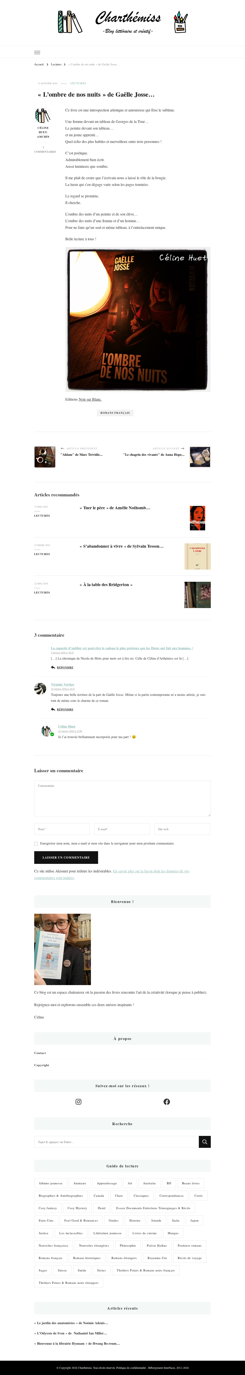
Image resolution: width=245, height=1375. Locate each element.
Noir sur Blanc (90, 399)
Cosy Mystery (77, 1208)
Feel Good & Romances (81, 1220)
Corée (199, 1195)
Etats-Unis (46, 1220)
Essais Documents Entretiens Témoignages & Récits (153, 1208)
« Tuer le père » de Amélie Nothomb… (115, 507)
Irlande (156, 1220)
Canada (99, 1195)
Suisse (62, 1270)
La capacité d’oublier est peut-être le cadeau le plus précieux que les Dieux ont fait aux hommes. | (122, 648)
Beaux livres (191, 1183)
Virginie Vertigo (62, 684)
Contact (40, 1053)
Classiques (141, 1195)
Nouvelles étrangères (94, 1245)
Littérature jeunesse (108, 1233)
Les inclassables (71, 1233)
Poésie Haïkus (157, 1245)
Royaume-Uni (157, 1258)
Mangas (173, 1233)
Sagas (43, 1270)
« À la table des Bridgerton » (106, 584)
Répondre (65, 667)
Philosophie (128, 1245)
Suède (82, 1270)
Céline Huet (66, 726)
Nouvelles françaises (53, 1245)
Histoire (135, 1220)
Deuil (102, 1208)
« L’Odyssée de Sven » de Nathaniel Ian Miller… (70, 1333)
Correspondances (172, 1195)
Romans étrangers (124, 1258)
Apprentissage (107, 1183)
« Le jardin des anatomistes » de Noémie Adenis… (71, 1322)
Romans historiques (87, 1258)
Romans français (115, 413)
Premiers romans (190, 1245)
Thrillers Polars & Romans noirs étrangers (69, 1283)
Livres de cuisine (145, 1233)
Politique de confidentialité (131, 1368)
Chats (119, 1195)
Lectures (78, 83)
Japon (194, 1220)
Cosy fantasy (48, 1208)
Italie (176, 1220)
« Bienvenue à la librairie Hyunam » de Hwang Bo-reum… (77, 1343)
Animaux (79, 1183)
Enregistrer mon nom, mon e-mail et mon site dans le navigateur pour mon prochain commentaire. (107, 843)
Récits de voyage (190, 1258)
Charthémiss (85, 1368)
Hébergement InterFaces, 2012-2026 (168, 1368)
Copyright (41, 1065)
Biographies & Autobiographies (61, 1195)
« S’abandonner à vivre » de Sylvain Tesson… (122, 546)
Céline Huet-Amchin (43, 132)
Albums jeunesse (51, 1183)
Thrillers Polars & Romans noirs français (146, 1270)
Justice (44, 1233)
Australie (149, 1183)
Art (130, 1183)
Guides (114, 1220)
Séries (101, 1270)
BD (169, 1183)
